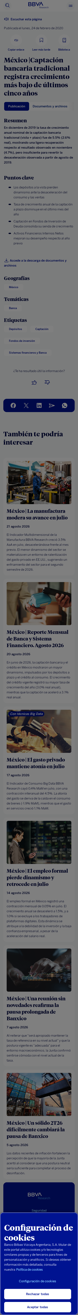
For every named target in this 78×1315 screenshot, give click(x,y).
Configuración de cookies (37, 1281)
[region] (39, 1263)
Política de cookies (29, 1269)
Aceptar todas (37, 1307)
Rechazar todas (37, 1294)
